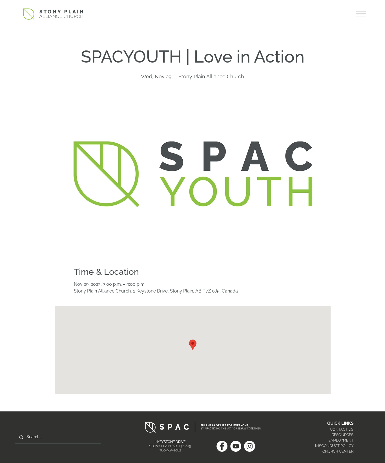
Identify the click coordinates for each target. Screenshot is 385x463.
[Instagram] (249, 446)
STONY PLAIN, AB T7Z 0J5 (170, 446)
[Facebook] (221, 446)
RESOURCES (342, 435)
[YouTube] (235, 446)
